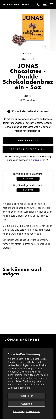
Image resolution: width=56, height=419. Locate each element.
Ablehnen (26, 403)
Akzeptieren (26, 395)
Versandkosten (30, 100)
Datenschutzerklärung (19, 387)
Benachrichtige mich (28, 149)
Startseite (27, 59)
